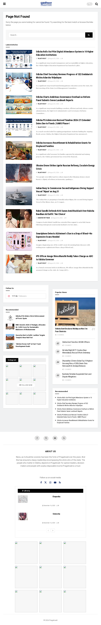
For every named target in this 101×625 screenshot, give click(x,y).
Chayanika (56, 497)
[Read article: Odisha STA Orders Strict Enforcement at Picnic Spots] (10, 318)
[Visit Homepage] (46, 4)
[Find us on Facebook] (37, 438)
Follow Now (26, 385)
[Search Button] (96, 3)
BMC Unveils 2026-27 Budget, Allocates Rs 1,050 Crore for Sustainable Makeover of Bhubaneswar (31, 327)
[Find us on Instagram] (50, 482)
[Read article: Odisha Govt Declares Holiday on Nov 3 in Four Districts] (75, 311)
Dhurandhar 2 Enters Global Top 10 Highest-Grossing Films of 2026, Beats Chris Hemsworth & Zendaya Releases (77, 363)
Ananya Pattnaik (44, 218)
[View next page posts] (53, 530)
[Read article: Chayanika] (23, 499)
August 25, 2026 (54, 58)
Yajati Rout (42, 58)
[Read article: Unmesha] (23, 516)
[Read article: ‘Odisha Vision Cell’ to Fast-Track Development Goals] (10, 346)
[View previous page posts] (48, 530)
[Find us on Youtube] (54, 438)
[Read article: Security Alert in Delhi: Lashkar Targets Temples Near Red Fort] (10, 337)
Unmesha (56, 514)
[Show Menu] (4, 4)
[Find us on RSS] (63, 438)
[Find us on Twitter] (46, 438)
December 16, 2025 (49, 505)
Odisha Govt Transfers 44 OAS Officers (76, 342)
